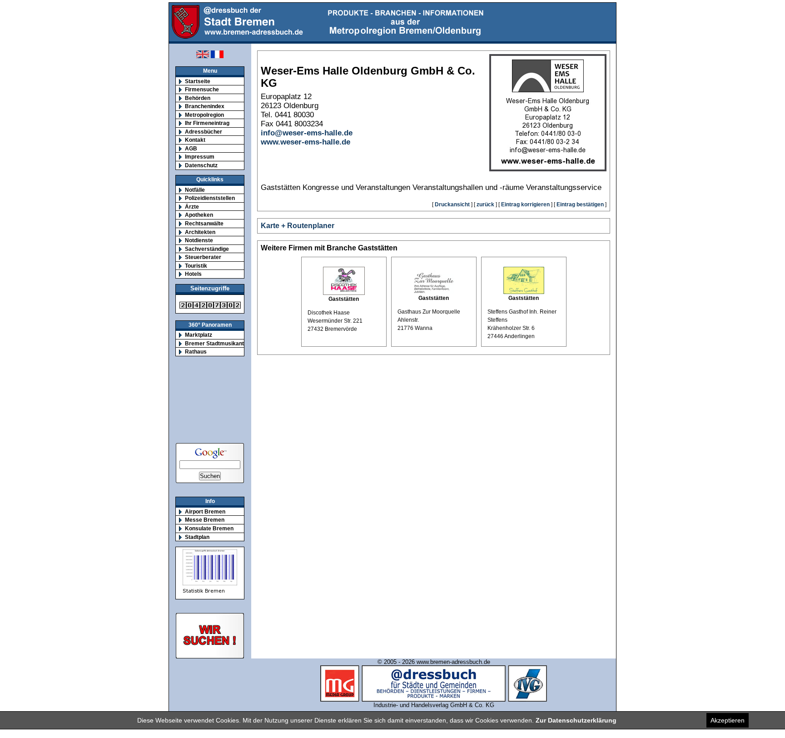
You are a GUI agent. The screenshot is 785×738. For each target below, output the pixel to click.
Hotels (193, 274)
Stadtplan (197, 537)
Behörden (197, 98)
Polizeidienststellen (210, 198)
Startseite (197, 81)
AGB (191, 148)
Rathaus (196, 351)
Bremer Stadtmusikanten (217, 343)
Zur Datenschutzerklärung (576, 720)
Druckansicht (452, 204)
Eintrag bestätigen (580, 204)
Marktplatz (198, 335)
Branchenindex (204, 106)
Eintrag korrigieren (525, 204)
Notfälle (195, 190)
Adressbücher (203, 132)
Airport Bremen (205, 511)
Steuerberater (203, 257)
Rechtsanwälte (204, 223)
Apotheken (199, 215)
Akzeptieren (727, 720)
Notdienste (199, 240)
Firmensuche (202, 89)
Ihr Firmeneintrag (207, 123)
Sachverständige (207, 249)
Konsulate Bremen (209, 528)
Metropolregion (204, 115)
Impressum (199, 157)
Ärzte (192, 206)
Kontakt (195, 140)
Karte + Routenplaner (297, 225)
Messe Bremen (204, 520)
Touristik (196, 266)
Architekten (200, 232)
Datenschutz (201, 165)
